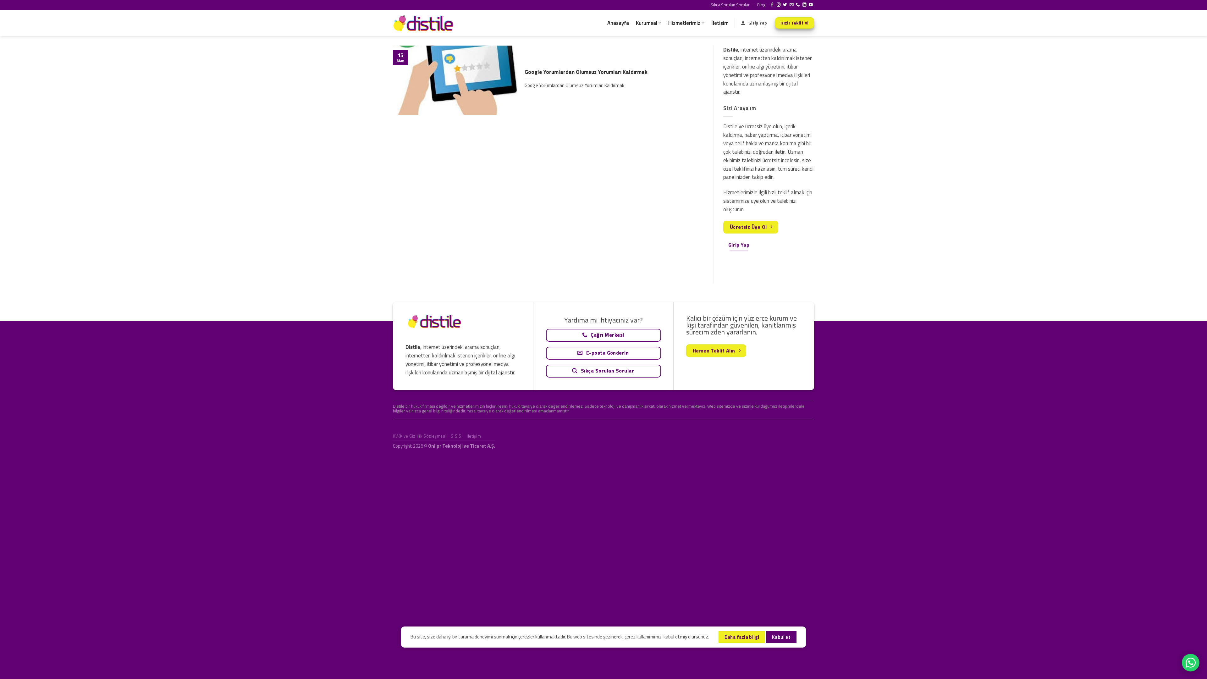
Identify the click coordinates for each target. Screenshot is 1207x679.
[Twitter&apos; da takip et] (785, 5)
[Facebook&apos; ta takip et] (772, 5)
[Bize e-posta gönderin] (792, 5)
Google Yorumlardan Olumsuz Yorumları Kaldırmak (586, 72)
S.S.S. (456, 436)
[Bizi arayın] (798, 5)
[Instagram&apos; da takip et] (779, 5)
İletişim (720, 23)
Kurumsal (646, 23)
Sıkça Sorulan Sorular (730, 5)
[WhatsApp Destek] (1190, 662)
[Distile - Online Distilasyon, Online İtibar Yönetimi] (424, 23)
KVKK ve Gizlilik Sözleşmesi (419, 436)
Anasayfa (618, 23)
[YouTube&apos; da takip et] (811, 5)
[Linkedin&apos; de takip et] (804, 5)
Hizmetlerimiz (684, 23)
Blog (761, 5)
